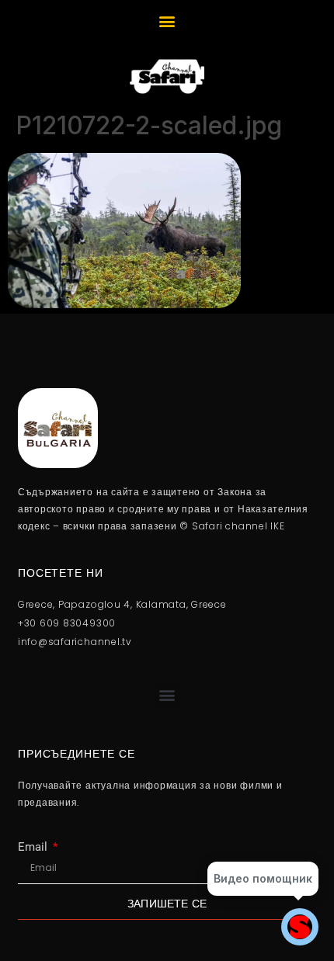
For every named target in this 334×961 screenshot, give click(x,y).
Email (34, 847)
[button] (167, 20)
